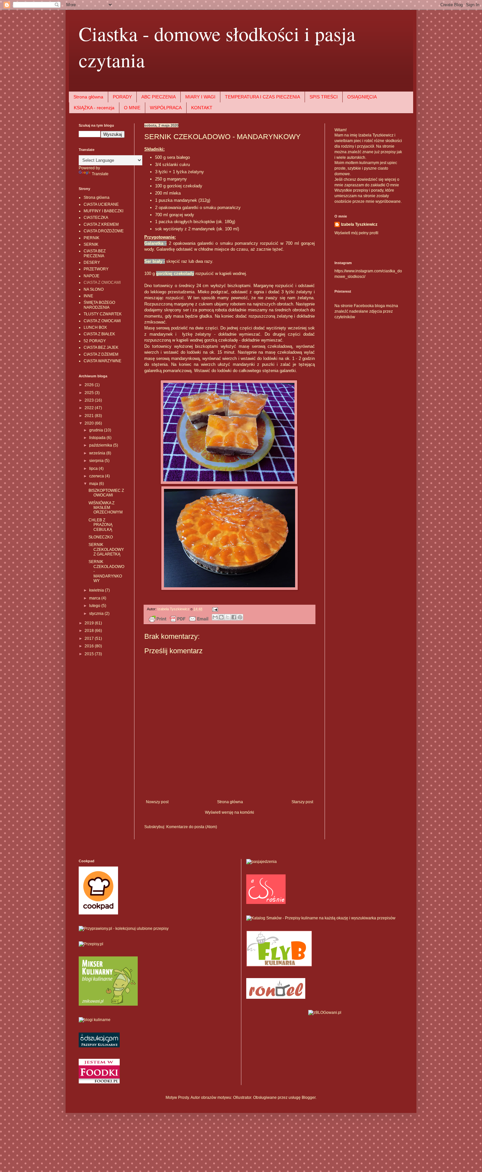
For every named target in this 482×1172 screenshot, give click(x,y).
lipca (94, 468)
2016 (90, 646)
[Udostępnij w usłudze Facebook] (234, 617)
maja (94, 483)
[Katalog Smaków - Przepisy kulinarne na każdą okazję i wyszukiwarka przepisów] (320, 918)
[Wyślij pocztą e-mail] (215, 617)
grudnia (96, 430)
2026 (90, 385)
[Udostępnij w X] (227, 617)
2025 (90, 392)
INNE (88, 296)
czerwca (97, 476)
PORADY (122, 96)
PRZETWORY (96, 269)
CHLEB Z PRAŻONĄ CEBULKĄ (100, 525)
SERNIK (91, 244)
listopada (98, 437)
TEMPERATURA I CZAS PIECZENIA (262, 96)
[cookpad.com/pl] (98, 913)
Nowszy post (157, 802)
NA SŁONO (94, 289)
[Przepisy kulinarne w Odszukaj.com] (99, 1046)
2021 (90, 415)
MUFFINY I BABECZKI (103, 211)
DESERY (92, 262)
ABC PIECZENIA (158, 96)
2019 (90, 623)
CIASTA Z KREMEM (101, 224)
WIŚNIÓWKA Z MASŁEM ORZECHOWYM (106, 508)
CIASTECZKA (96, 217)
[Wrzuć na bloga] (221, 617)
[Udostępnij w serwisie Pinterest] (240, 617)
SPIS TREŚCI (324, 96)
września (97, 453)
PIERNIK (91, 238)
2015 (90, 654)
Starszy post (302, 802)
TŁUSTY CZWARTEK (103, 314)
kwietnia (97, 590)
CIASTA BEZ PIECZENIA (95, 253)
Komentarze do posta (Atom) (191, 827)
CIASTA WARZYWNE (102, 361)
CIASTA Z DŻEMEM (101, 354)
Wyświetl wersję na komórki (229, 812)
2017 (90, 638)
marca (95, 598)
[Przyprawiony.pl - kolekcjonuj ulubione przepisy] (124, 928)
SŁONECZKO (101, 537)
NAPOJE (91, 276)
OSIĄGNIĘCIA (362, 96)
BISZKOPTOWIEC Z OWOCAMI (106, 492)
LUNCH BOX (95, 327)
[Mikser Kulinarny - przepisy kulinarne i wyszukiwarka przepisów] (108, 1004)
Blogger (308, 1097)
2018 (90, 630)
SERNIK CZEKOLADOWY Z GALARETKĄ (106, 549)
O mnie (392, 185)
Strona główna (88, 96)
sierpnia (97, 460)
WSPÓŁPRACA (166, 107)
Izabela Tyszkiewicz (359, 224)
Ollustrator (242, 1097)
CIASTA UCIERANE (101, 204)
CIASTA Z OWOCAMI (102, 282)
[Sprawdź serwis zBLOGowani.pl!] (324, 1012)
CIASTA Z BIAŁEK (99, 334)
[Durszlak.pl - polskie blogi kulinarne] (94, 1019)
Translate (100, 174)
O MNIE (132, 107)
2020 (90, 423)
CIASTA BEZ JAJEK (101, 347)
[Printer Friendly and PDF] (179, 619)
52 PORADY (95, 341)
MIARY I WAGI (200, 96)
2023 (90, 400)
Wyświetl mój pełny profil (356, 233)
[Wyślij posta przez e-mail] (214, 609)
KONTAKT (201, 107)
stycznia (97, 613)
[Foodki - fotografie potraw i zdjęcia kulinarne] (99, 1082)
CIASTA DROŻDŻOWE (104, 231)
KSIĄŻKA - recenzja (94, 107)
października (101, 445)
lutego (95, 605)
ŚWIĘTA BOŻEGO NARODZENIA (99, 304)
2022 (90, 408)
